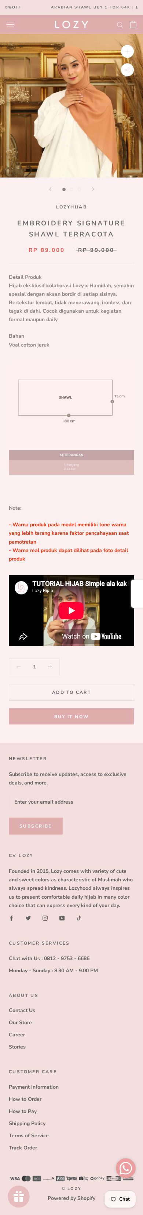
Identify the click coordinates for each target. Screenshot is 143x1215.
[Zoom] (127, 51)
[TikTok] (78, 918)
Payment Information (34, 1087)
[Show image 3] (79, 189)
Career (17, 1034)
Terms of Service (29, 1135)
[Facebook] (11, 918)
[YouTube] (62, 918)
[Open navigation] (10, 24)
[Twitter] (28, 918)
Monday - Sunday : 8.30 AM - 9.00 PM (53, 970)
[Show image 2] (71, 189)
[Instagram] (45, 918)
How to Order (25, 1099)
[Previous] (50, 189)
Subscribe (35, 826)
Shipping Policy (27, 1123)
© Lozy (71, 1188)
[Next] (93, 189)
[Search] (120, 24)
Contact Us (22, 1010)
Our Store (20, 1022)
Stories (17, 1046)
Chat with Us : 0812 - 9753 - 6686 (49, 958)
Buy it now (71, 717)
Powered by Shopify (71, 1198)
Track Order (23, 1147)
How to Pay (23, 1111)
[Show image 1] (64, 189)
